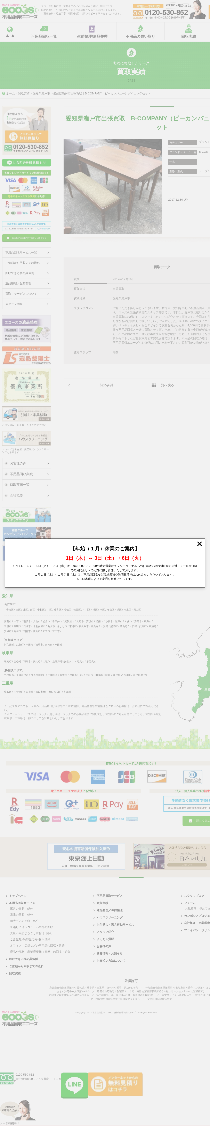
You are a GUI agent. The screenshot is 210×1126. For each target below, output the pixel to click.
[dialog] (105, 563)
